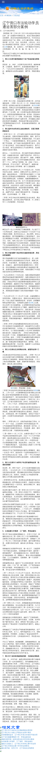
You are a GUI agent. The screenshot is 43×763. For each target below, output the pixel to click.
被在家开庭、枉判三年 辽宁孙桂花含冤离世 (18, 748)
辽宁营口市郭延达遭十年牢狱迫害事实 (15, 746)
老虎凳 (31, 302)
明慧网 (35, 390)
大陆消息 (16, 15)
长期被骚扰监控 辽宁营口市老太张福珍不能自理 (19, 734)
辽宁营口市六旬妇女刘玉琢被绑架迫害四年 (17, 730)
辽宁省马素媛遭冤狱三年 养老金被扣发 (16, 737)
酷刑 (12, 388)
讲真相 (35, 105)
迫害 (5, 47)
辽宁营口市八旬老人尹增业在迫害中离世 (16, 732)
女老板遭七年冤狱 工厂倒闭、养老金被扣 (17, 741)
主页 (1, 15)
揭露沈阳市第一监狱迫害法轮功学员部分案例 (18, 739)
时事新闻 (8, 15)
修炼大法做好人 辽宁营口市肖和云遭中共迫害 (19, 743)
